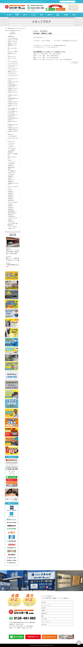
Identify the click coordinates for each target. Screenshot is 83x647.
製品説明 (10, 176)
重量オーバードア (11, 71)
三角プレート (11, 172)
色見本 (9, 177)
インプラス (10, 146)
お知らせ (13, 28)
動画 (9, 169)
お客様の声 (43, 607)
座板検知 (10, 181)
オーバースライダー (12, 61)
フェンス (10, 144)
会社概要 (43, 610)
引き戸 (9, 189)
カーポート (10, 141)
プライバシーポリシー (45, 621)
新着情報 (9, 28)
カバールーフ (11, 143)
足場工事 (10, 205)
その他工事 (10, 216)
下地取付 (10, 207)
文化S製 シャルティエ (13, 91)
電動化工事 (10, 167)
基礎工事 (10, 196)
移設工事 (10, 214)
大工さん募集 (44, 618)
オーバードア (11, 69)
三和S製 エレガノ (12, 127)
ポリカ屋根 (10, 163)
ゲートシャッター (11, 68)
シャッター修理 (11, 136)
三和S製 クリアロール (13, 131)
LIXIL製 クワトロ (12, 101)
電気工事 (10, 209)
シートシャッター (11, 63)
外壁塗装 (10, 191)
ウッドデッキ (11, 161)
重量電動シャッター (12, 44)
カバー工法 (10, 174)
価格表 (42, 616)
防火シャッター (11, 56)
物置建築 (10, 151)
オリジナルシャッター (45, 605)
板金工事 (10, 198)
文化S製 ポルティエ (12, 121)
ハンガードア (11, 73)
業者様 (9, 219)
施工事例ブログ (44, 613)
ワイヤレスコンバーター (13, 138)
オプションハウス (11, 217)
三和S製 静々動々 (12, 129)
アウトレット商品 (11, 226)
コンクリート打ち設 (12, 202)
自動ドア (10, 134)
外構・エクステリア (12, 156)
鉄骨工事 (10, 200)
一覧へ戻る (74, 62)
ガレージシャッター (12, 58)
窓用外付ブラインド (12, 53)
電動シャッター (11, 43)
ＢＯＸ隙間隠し (11, 170)
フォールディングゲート (13, 75)
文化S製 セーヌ (11, 90)
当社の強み (43, 602)
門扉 (9, 160)
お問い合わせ (44, 624)
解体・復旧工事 (11, 212)
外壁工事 (10, 193)
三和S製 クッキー (12, 88)
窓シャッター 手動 (12, 48)
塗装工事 (10, 195)
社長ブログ (10, 221)
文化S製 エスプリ (12, 103)
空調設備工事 (11, 211)
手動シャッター (11, 41)
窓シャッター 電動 (12, 51)
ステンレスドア (11, 148)
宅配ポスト (10, 165)
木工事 (9, 203)
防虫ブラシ (10, 179)
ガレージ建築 (11, 150)
